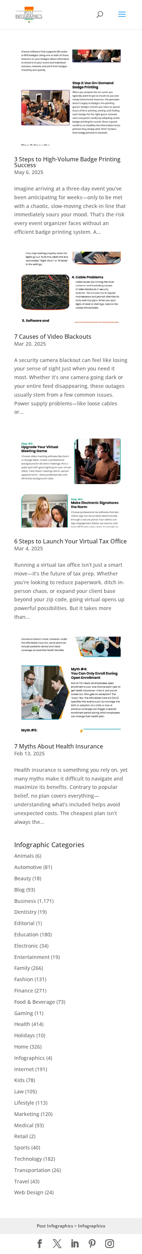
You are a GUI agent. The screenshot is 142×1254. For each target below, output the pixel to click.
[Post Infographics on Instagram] (109, 1244)
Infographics (29, 1057)
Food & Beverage (34, 1001)
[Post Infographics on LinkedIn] (74, 1244)
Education (26, 934)
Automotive (28, 867)
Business (25, 900)
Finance (23, 990)
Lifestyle (24, 1102)
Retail (21, 1136)
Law (19, 1091)
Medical (23, 1125)
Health (22, 1024)
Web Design (28, 1192)
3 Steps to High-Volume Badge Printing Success (67, 162)
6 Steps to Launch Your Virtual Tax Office (70, 541)
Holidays (24, 1035)
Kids (19, 1080)
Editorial (24, 923)
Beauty (22, 878)
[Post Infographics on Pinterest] (92, 1244)
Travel (21, 1181)
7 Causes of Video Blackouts (52, 337)
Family (22, 967)
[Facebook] (39, 1244)
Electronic (26, 945)
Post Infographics (55, 1226)
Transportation (32, 1170)
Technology (28, 1158)
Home (21, 1046)
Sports (22, 1147)
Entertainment (32, 957)
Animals (24, 855)
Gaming (23, 1013)
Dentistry (25, 911)
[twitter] (57, 1244)
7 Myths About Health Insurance (58, 746)
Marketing (26, 1113)
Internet (24, 1069)
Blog (19, 889)
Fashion (23, 979)
